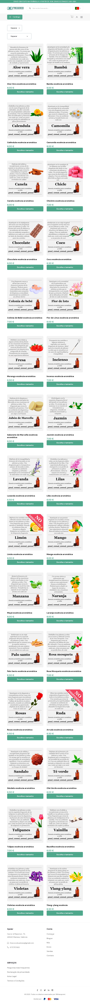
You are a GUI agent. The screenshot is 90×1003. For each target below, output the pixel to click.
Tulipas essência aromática (20, 846)
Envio (49, 947)
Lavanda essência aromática (21, 495)
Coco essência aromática (59, 259)
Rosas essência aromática (19, 729)
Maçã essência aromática (19, 613)
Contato (50, 955)
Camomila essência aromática (61, 142)
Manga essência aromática (60, 554)
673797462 (15, 947)
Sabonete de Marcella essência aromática (22, 436)
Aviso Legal (11, 976)
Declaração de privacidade (18, 972)
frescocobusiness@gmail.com (22, 943)
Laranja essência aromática (60, 613)
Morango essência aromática (21, 376)
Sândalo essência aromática (21, 788)
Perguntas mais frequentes (18, 968)
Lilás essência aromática (59, 495)
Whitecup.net (60, 994)
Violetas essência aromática (21, 905)
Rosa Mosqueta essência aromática (64, 671)
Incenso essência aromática (60, 376)
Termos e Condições (15, 981)
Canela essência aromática (20, 201)
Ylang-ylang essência (57, 905)
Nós (48, 943)
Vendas (50, 951)
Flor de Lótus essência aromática (63, 317)
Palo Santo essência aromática (22, 671)
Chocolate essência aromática (22, 259)
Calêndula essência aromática (22, 142)
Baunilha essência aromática (61, 846)
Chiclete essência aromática (60, 201)
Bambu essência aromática (60, 84)
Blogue (49, 938)
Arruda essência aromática (60, 729)
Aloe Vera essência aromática (21, 84)
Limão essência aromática (20, 554)
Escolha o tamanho (25, 92)
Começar (50, 934)
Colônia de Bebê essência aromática (24, 317)
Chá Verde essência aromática (61, 788)
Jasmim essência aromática (60, 435)
